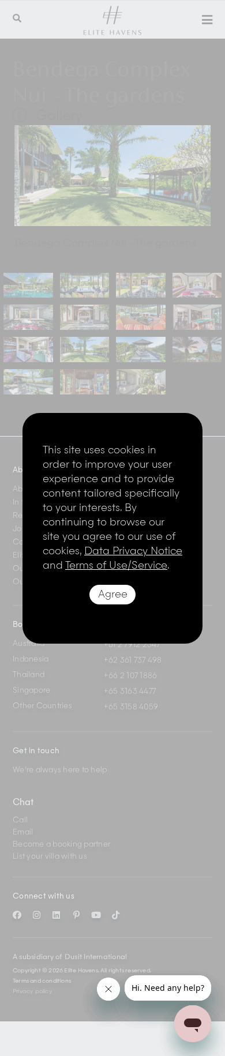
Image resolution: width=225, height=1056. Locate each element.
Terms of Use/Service (116, 566)
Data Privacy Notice (133, 551)
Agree (112, 594)
